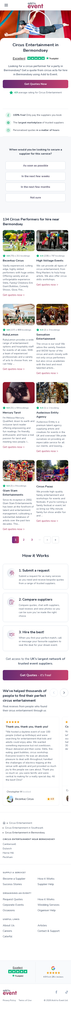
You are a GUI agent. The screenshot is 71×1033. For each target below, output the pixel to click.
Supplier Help (46, 884)
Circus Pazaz (44, 486)
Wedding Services (48, 905)
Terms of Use (25, 1000)
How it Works (46, 879)
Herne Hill (8, 853)
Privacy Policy (9, 1000)
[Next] (64, 693)
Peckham (8, 857)
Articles (42, 925)
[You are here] (4, 823)
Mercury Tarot (12, 413)
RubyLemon (10, 335)
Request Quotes (13, 899)
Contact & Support (49, 931)
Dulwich (7, 848)
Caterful (7, 936)
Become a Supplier (14, 879)
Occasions (9, 910)
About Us (8, 925)
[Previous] (54, 693)
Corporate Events (13, 905)
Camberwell (9, 844)
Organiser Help (47, 910)
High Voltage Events (49, 261)
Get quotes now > (14, 295)
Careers (7, 931)
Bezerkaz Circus (13, 261)
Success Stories (12, 884)
